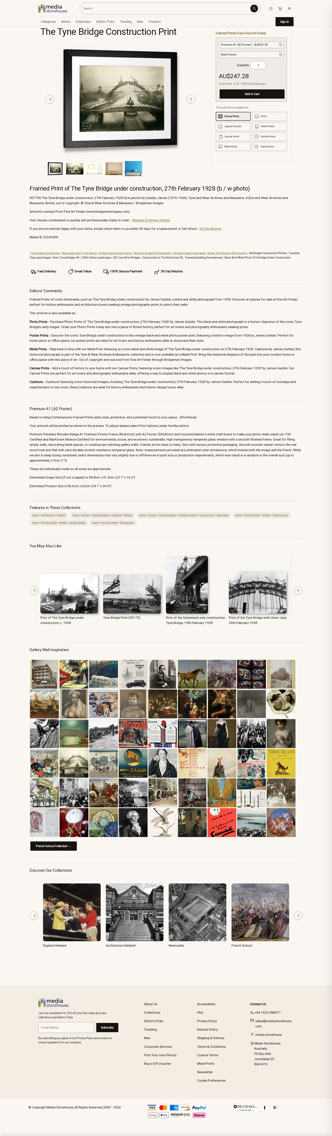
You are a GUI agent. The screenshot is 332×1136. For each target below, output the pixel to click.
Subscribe (107, 1027)
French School (280, 515)
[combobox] (165, 8)
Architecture (48, 515)
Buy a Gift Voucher (157, 1063)
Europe (85, 515)
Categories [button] (48, 22)
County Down (206, 515)
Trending (126, 22)
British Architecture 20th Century (227, 253)
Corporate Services (158, 1047)
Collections (83, 22)
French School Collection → (53, 846)
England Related (54, 945)
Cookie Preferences (211, 1080)
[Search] (254, 8)
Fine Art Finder (252, 515)
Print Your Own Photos (160, 1055)
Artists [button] (65, 22)
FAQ (200, 1012)
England (116, 515)
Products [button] (155, 22)
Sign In (284, 22)
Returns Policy (207, 1029)
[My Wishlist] (271, 8)
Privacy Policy (207, 1021)
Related (61, 515)
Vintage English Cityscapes (189, 253)
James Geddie (77, 522)
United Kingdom (101, 515)
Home (35, 515)
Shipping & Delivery (210, 1038)
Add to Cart (252, 94)
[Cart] (280, 8)
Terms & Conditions (211, 1047)
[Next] (191, 99)
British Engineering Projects (115, 253)
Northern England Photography (153, 253)
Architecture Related (120, 945)
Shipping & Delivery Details (151, 220)
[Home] (56, 8)
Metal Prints (205, 1063)
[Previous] (49, 99)
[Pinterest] (275, 1110)
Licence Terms (207, 1055)
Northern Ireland (188, 515)
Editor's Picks (105, 22)
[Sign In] (289, 8)
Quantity (243, 65)
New (140, 22)
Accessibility (206, 1004)
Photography (127, 522)
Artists (266, 515)
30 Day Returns (210, 229)
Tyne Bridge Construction (45, 253)
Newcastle (222, 515)
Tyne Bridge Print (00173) (121, 618)
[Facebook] (265, 1110)
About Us (150, 1004)
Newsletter (205, 1072)
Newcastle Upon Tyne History (79, 253)
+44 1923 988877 (267, 1012)
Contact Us (258, 1004)
